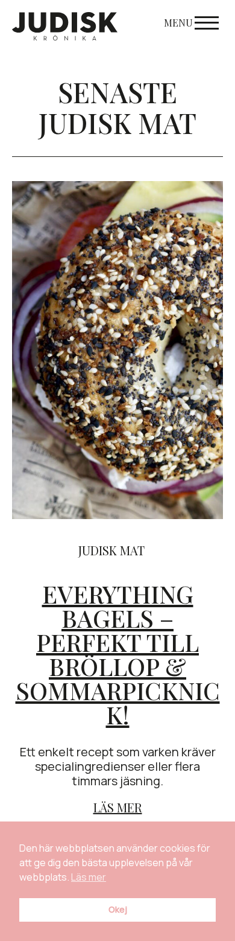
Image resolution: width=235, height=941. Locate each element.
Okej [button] (117, 909)
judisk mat (111, 550)
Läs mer (117, 807)
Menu (178, 22)
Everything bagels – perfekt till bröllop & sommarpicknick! (118, 654)
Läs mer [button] (88, 877)
